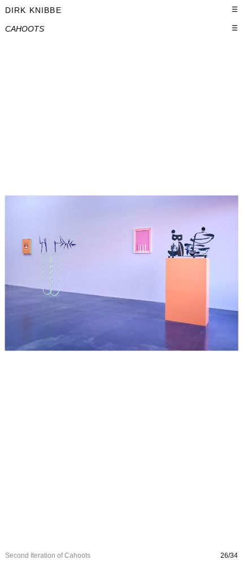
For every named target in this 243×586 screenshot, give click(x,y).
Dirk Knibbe (33, 10)
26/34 (229, 555)
